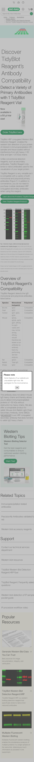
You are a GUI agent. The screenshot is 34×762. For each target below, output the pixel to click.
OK (17, 387)
